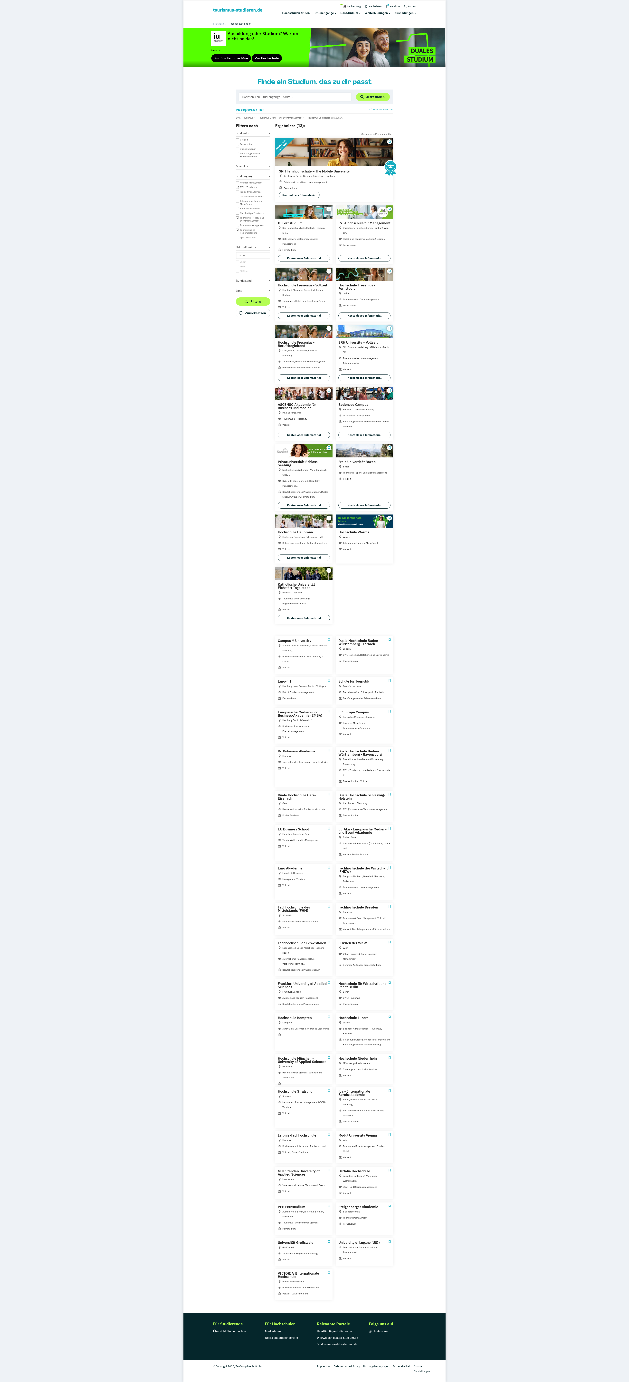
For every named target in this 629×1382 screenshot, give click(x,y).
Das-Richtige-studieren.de (334, 1331)
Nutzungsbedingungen (376, 1366)
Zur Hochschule (267, 58)
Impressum (324, 1366)
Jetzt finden (375, 97)
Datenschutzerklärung (347, 1366)
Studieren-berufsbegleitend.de (337, 1344)
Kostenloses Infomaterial (299, 195)
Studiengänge (324, 13)
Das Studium (349, 13)
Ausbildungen (404, 13)
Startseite (218, 23)
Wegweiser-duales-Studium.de (337, 1338)
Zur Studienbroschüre (231, 58)
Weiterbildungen (376, 13)
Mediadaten (273, 1331)
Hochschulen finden (296, 13)
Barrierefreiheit (401, 1366)
